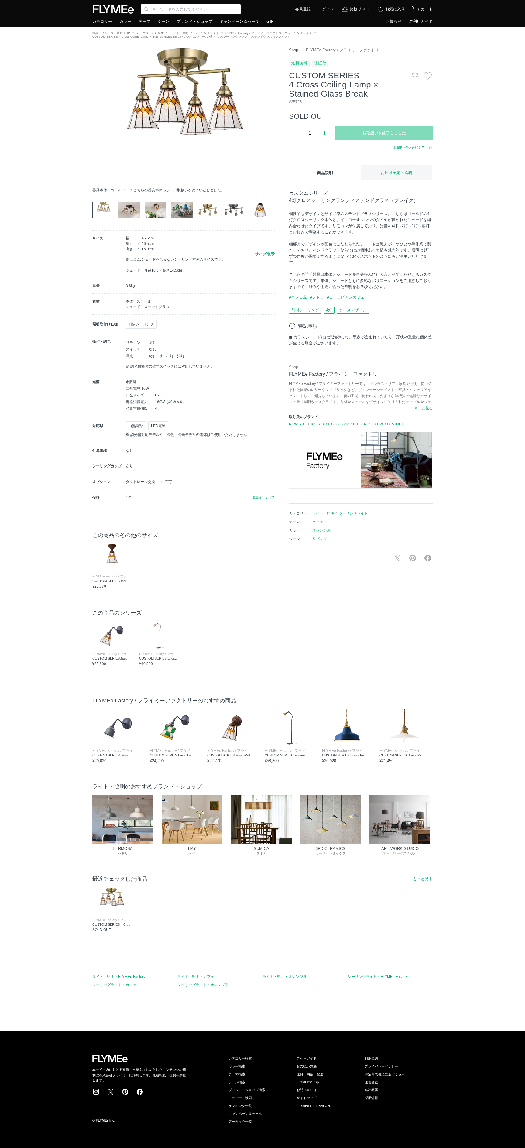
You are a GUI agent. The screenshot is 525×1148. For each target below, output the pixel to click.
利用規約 (371, 1058)
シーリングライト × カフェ (114, 985)
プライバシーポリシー (381, 1066)
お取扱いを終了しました (384, 133)
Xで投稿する (397, 558)
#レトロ (317, 297)
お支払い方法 (307, 1066)
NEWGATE (298, 424)
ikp (313, 424)
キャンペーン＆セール (239, 21)
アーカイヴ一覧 (240, 1121)
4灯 (329, 310)
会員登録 (303, 9)
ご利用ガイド (421, 21)
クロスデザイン (353, 310)
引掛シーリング (305, 310)
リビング (319, 539)
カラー (125, 21)
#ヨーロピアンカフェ (346, 297)
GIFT (271, 21)
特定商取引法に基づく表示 (385, 1074)
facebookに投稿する (428, 558)
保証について (264, 497)
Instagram (96, 1091)
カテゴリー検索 (240, 1058)
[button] (97, 115)
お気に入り (395, 9)
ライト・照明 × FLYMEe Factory (118, 977)
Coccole (342, 424)
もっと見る (423, 878)
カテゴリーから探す (150, 33)
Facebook (139, 1091)
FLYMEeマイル (308, 1082)
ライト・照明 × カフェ (195, 977)
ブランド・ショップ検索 (246, 1090)
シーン (164, 21)
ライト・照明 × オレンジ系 (284, 977)
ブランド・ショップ (194, 21)
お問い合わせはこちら (413, 147)
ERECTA (360, 424)
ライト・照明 (179, 33)
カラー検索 (236, 1066)
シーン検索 (236, 1082)
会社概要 (371, 1090)
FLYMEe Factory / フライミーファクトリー (344, 50)
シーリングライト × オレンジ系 (203, 985)
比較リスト (359, 9)
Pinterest (125, 1091)
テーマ (144, 21)
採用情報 (371, 1098)
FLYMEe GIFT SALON (313, 1106)
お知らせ (394, 21)
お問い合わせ (307, 1090)
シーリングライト (207, 33)
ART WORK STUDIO (388, 424)
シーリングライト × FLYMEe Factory (378, 977)
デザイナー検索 (240, 1098)
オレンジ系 (321, 530)
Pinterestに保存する (412, 558)
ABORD (325, 424)
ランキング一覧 (240, 1106)
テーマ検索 (236, 1074)
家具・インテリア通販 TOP (111, 33)
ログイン (326, 9)
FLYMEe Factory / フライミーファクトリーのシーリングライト (268, 33)
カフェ (317, 522)
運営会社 (371, 1082)
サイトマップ (307, 1098)
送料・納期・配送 (310, 1074)
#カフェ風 (298, 297)
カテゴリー (102, 21)
